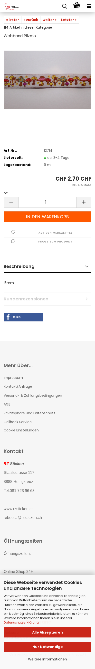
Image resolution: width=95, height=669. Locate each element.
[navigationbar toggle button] (89, 6)
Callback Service (18, 421)
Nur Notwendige (47, 646)
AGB (7, 404)
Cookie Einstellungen (21, 430)
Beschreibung (19, 266)
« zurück (31, 19)
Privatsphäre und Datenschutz (29, 413)
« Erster (12, 19)
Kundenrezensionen (26, 299)
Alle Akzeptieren (47, 632)
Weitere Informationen (47, 659)
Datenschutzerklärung (21, 622)
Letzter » (68, 19)
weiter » (50, 19)
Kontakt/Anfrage (18, 386)
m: (6, 193)
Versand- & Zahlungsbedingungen (33, 395)
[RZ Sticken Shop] (9, 6)
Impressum (13, 377)
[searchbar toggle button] (64, 6)
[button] (11, 202)
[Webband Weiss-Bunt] (47, 79)
